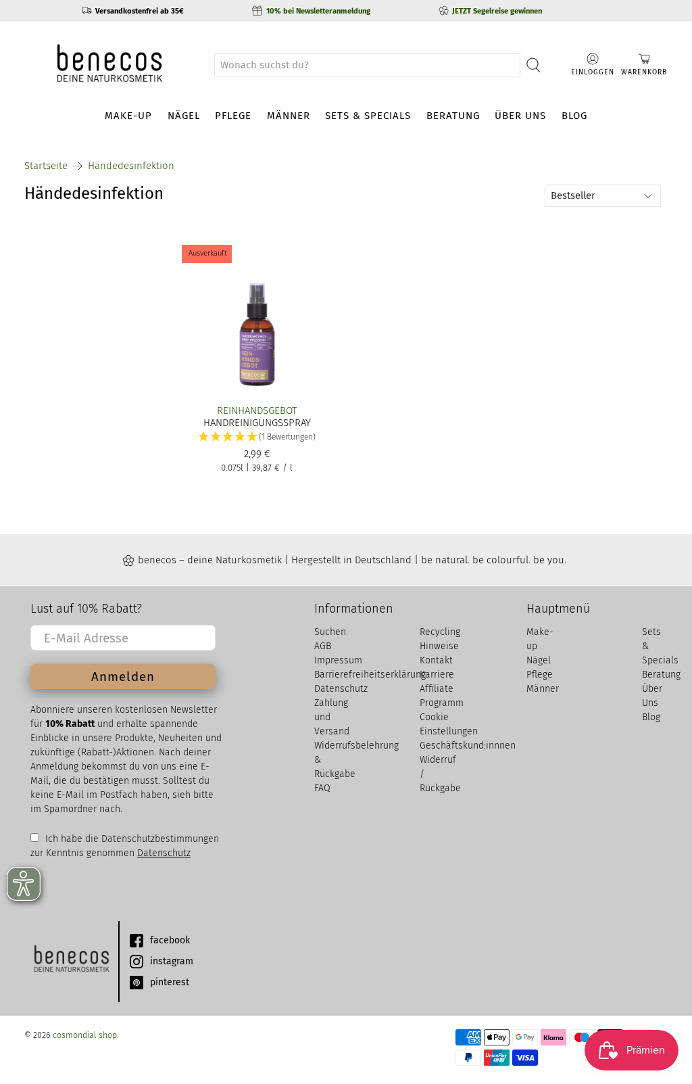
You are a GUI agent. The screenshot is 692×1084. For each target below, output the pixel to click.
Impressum (338, 660)
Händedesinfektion (131, 166)
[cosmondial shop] (109, 65)
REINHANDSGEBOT (257, 410)
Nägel (184, 116)
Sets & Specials (368, 116)
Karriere (437, 674)
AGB (322, 646)
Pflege (233, 116)
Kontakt (436, 660)
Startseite (46, 166)
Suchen (330, 632)
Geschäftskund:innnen (468, 745)
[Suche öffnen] (533, 64)
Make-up (128, 116)
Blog (574, 116)
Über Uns (520, 116)
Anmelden (123, 676)
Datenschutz (164, 853)
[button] (257, 437)
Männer (288, 116)
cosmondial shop (85, 1035)
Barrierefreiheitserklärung (370, 674)
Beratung (453, 116)
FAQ (322, 788)
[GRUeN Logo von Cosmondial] (71, 961)
